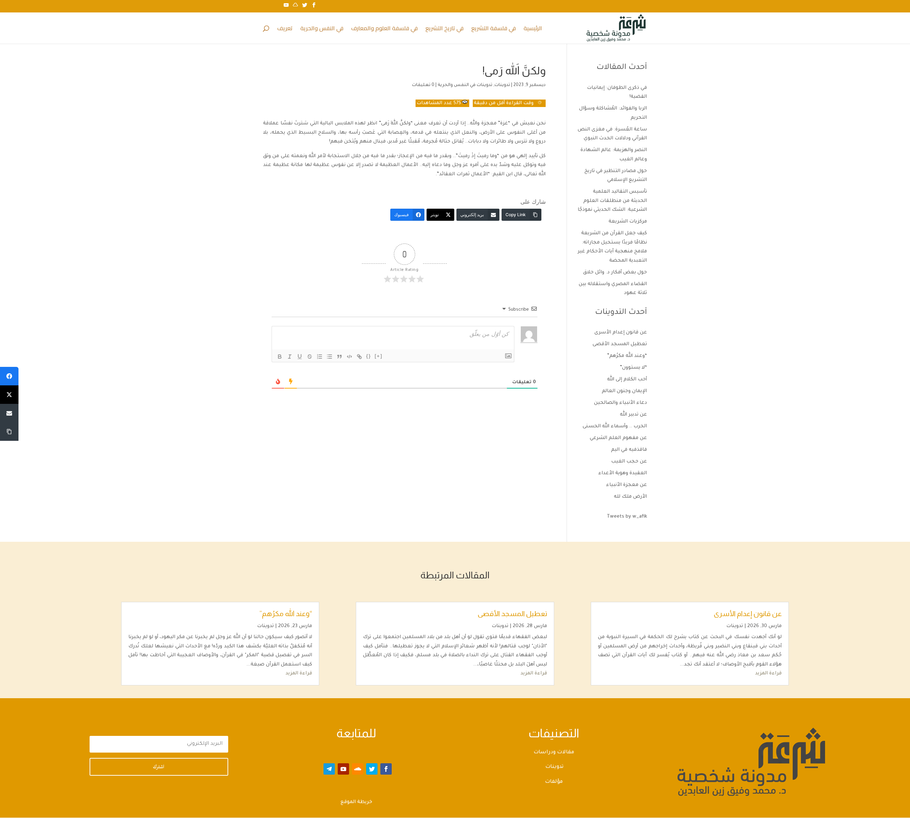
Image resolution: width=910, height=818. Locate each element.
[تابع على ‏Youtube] (343, 769)
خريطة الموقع (356, 802)
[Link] (359, 356)
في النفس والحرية (321, 29)
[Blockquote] (339, 356)
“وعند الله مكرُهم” (627, 356)
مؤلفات (554, 782)
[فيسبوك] (9, 376)
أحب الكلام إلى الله (627, 379)
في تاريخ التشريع (444, 29)
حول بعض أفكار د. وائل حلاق (615, 272)
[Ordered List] (320, 356)
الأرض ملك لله (630, 496)
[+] (378, 356)
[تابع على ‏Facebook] (386, 769)
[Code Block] (349, 356)
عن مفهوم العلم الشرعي (618, 438)
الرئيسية (533, 29)
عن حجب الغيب (629, 461)
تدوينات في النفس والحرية (465, 85)
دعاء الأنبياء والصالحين (620, 403)
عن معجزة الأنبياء (626, 485)
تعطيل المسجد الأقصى (620, 344)
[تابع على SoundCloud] (357, 769)
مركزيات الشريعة (628, 221)
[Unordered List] (329, 356)
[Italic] (290, 356)
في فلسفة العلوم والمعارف (384, 29)
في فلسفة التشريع (493, 29)
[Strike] (310, 356)
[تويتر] (9, 394)
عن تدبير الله (633, 414)
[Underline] (300, 356)
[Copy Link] (9, 431)
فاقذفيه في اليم (629, 450)
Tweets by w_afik (627, 516)
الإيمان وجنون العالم (624, 391)
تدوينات (502, 85)
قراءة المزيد (768, 673)
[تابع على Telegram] (329, 769)
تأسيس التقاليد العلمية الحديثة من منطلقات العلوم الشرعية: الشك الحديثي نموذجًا (612, 201)
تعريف (285, 29)
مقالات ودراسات (554, 752)
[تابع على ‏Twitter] (372, 769)
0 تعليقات (423, 85)
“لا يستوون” (633, 367)
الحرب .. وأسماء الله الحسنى (615, 426)
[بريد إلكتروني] (9, 413)
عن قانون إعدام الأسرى (620, 332)
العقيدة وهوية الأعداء (622, 473)
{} (368, 356)
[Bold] (280, 356)
